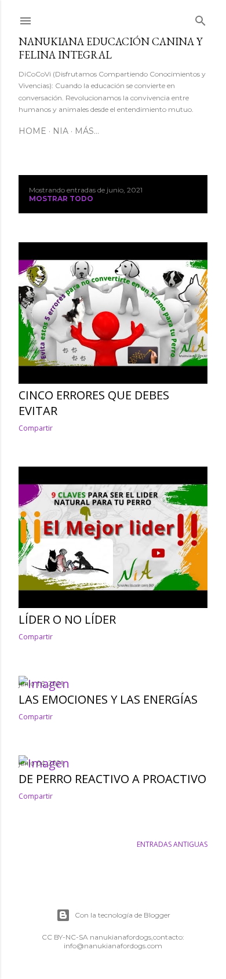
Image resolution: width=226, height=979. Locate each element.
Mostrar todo (61, 198)
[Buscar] (200, 18)
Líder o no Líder (67, 619)
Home (32, 131)
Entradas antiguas (172, 844)
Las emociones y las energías (108, 699)
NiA (60, 131)
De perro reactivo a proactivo (112, 779)
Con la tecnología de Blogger (122, 915)
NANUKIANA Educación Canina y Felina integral (110, 48)
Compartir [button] (36, 428)
